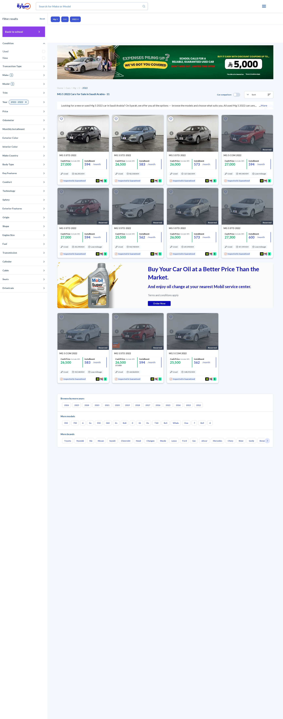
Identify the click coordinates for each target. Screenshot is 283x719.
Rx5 (165, 423)
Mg (54, 19)
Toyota (67, 441)
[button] (258, 94)
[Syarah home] (24, 6)
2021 (107, 405)
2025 (76, 405)
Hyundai (80, 441)
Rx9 (202, 423)
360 (107, 423)
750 (75, 423)
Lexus (174, 441)
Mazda (163, 441)
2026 (66, 405)
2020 (117, 405)
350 (66, 423)
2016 (158, 405)
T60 (156, 423)
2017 (147, 405)
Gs (90, 423)
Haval (138, 441)
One (186, 423)
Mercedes (217, 441)
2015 (168, 405)
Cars (68, 88)
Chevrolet (125, 441)
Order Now (159, 303)
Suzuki (112, 441)
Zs (116, 423)
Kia (90, 441)
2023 (97, 405)
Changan (150, 441)
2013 (188, 405)
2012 (198, 405)
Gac (194, 441)
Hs (147, 423)
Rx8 (124, 423)
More (264, 105)
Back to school (14, 31)
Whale (176, 423)
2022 (74, 19)
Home (60, 88)
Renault (263, 441)
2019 (127, 405)
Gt (140, 423)
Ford (184, 441)
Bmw (241, 441)
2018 (137, 405)
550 (98, 423)
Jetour (204, 441)
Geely (251, 441)
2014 (178, 405)
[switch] (236, 95)
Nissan (101, 441)
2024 (87, 405)
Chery (230, 441)
